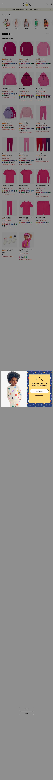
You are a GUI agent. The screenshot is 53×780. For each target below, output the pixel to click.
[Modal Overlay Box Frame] (26, 390)
